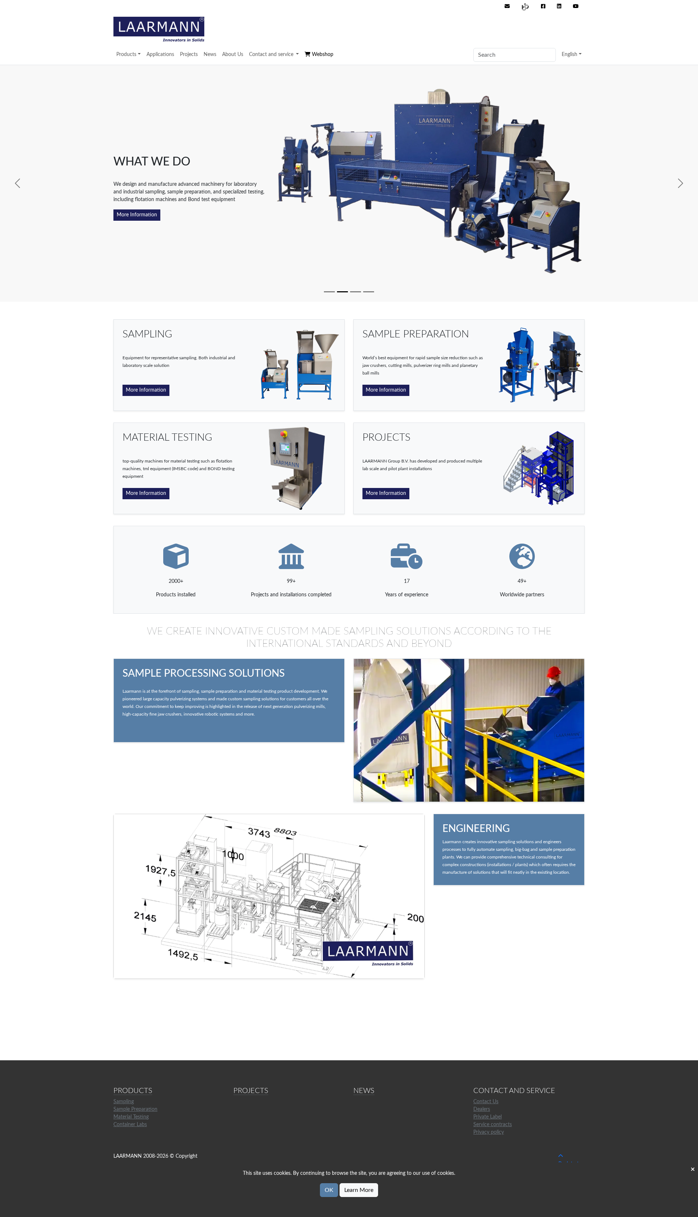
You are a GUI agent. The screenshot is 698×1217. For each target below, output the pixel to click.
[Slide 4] (368, 292)
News (210, 54)
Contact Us (485, 1101)
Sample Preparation (135, 1109)
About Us (232, 54)
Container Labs (130, 1124)
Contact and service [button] (272, 54)
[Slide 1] (329, 292)
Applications (160, 54)
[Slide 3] (355, 292)
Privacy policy (488, 1132)
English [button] (569, 54)
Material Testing (131, 1117)
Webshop (321, 54)
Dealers (481, 1109)
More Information (137, 214)
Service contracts (492, 1124)
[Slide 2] (342, 292)
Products (126, 54)
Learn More (358, 1190)
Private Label (487, 1117)
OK (329, 1190)
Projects (189, 54)
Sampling (123, 1101)
